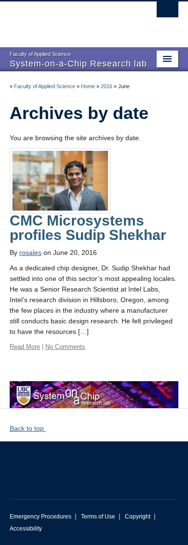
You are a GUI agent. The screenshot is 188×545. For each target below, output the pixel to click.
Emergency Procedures (40, 516)
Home (88, 86)
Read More (25, 346)
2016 (106, 86)
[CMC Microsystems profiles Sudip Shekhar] (60, 180)
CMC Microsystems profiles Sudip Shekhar (88, 228)
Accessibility (26, 528)
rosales (30, 252)
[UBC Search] (167, 12)
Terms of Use (98, 516)
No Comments (65, 346)
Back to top (28, 428)
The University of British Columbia (69, 19)
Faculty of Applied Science (44, 86)
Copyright (137, 516)
